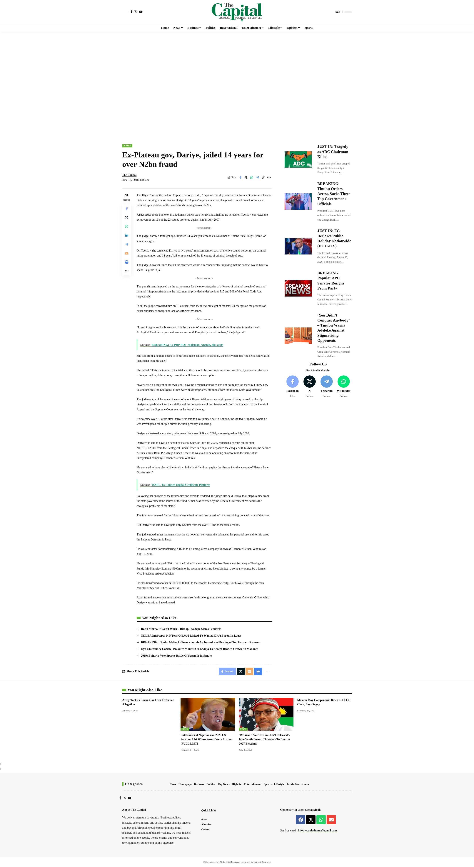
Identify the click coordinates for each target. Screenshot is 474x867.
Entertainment (252, 784)
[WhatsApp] (344, 386)
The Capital (129, 174)
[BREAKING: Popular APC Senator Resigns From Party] (298, 288)
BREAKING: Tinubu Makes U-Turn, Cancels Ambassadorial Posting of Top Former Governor (201, 642)
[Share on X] (246, 177)
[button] (125, 12)
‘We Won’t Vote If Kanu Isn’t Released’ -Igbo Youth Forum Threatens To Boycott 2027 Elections (264, 739)
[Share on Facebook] (240, 177)
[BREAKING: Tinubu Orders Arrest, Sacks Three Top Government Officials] (298, 201)
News (127, 145)
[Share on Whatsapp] (251, 177)
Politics (211, 784)
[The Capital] (237, 12)
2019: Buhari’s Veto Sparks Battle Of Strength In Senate (176, 655)
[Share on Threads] (263, 177)
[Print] (126, 261)
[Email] (126, 253)
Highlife (236, 784)
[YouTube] (140, 11)
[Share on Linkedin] (126, 235)
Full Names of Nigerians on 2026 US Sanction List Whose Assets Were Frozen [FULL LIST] (206, 739)
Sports (268, 784)
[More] (269, 177)
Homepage (185, 784)
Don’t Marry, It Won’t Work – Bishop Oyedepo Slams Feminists (181, 628)
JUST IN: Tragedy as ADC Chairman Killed (332, 151)
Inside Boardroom (298, 784)
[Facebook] (131, 11)
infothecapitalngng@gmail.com (317, 830)
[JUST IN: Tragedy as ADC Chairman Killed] (298, 159)
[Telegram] (327, 386)
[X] (135, 11)
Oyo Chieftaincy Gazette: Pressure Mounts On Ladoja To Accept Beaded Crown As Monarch (199, 648)
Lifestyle (279, 784)
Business (199, 784)
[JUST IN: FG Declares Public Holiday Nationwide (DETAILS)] (298, 246)
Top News (224, 784)
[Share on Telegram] (257, 177)
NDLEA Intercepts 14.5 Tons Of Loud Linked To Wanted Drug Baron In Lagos (191, 635)
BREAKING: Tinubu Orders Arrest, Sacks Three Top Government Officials (333, 193)
